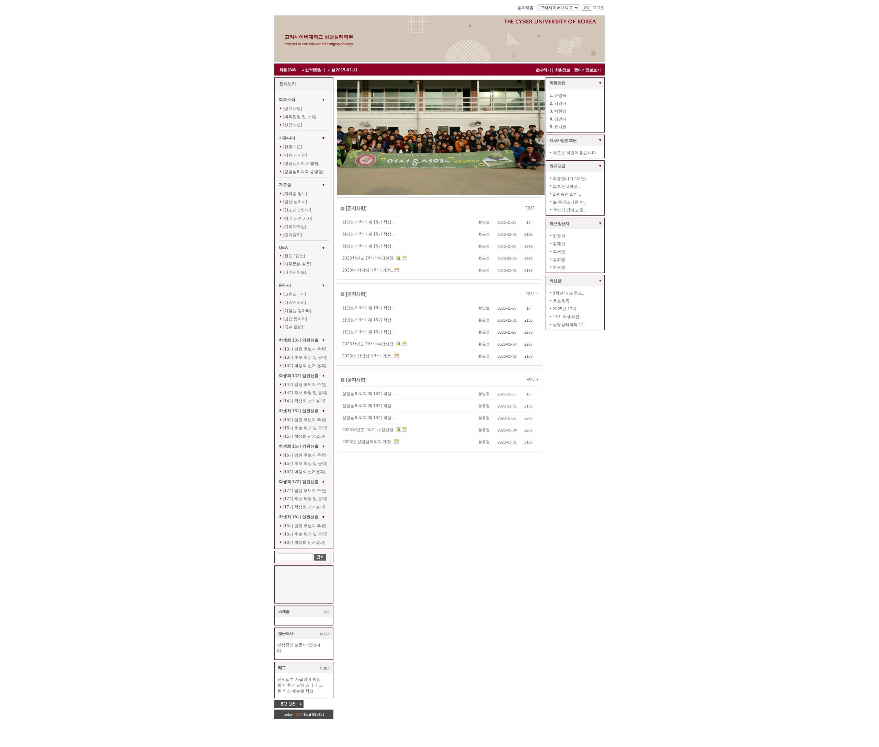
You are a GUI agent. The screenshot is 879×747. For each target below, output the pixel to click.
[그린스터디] (294, 294)
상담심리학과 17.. (569, 324)
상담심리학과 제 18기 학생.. (367, 222)
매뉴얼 (298, 691)
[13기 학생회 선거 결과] (304, 365)
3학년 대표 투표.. (568, 293)
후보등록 (561, 301)
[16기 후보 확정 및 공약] (305, 463)
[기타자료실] (294, 226)
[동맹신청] (289, 704)
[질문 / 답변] (294, 255)
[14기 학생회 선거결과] (304, 401)
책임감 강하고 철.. (569, 210)
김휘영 (559, 259)
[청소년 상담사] (297, 210)
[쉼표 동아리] (295, 319)
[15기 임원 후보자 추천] (304, 419)
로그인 (598, 7)
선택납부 (285, 679)
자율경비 (303, 679)
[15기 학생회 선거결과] (304, 436)
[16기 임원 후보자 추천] (304, 455)
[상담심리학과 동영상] (303, 171)
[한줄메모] (292, 147)
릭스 (287, 691)
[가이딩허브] (294, 272)
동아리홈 (525, 7)
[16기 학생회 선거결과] (304, 471)
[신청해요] (292, 125)
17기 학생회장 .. (567, 316)
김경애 (560, 103)
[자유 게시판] (295, 155)
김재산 (559, 243)
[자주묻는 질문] (297, 264)
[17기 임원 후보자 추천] (304, 490)
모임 (300, 685)
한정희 (559, 235)
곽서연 (559, 251)
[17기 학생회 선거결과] (304, 507)
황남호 (484, 222)
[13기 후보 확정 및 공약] (305, 357)
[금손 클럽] (293, 327)
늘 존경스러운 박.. (569, 202)
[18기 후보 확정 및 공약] (305, 534)
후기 (291, 685)
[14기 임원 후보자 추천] (304, 384)
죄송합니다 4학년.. (570, 178)
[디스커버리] (294, 302)
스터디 (311, 685)
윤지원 (560, 127)
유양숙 (560, 95)
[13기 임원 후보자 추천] (304, 349)
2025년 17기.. (566, 309)
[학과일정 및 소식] (299, 116)
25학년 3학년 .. (567, 186)
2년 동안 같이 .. (567, 194)
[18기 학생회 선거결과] (304, 542)
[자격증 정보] (295, 193)
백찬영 (560, 111)
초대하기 (543, 70)
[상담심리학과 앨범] (301, 163)
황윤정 (484, 234)
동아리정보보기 (587, 70)
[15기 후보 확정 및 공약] (305, 428)
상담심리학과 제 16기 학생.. (367, 234)
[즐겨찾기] (292, 234)
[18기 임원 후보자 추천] (304, 526)
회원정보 (562, 70)
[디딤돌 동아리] (297, 310)
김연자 (560, 119)
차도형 (559, 267)
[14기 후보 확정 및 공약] (305, 392)
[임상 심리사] (295, 201)
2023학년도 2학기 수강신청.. (369, 258)
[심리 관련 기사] (297, 218)
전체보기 (287, 83)
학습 (309, 691)
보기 (326, 612)
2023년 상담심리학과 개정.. (367, 270)
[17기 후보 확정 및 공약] (305, 498)
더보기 (325, 634)
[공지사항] (292, 108)
